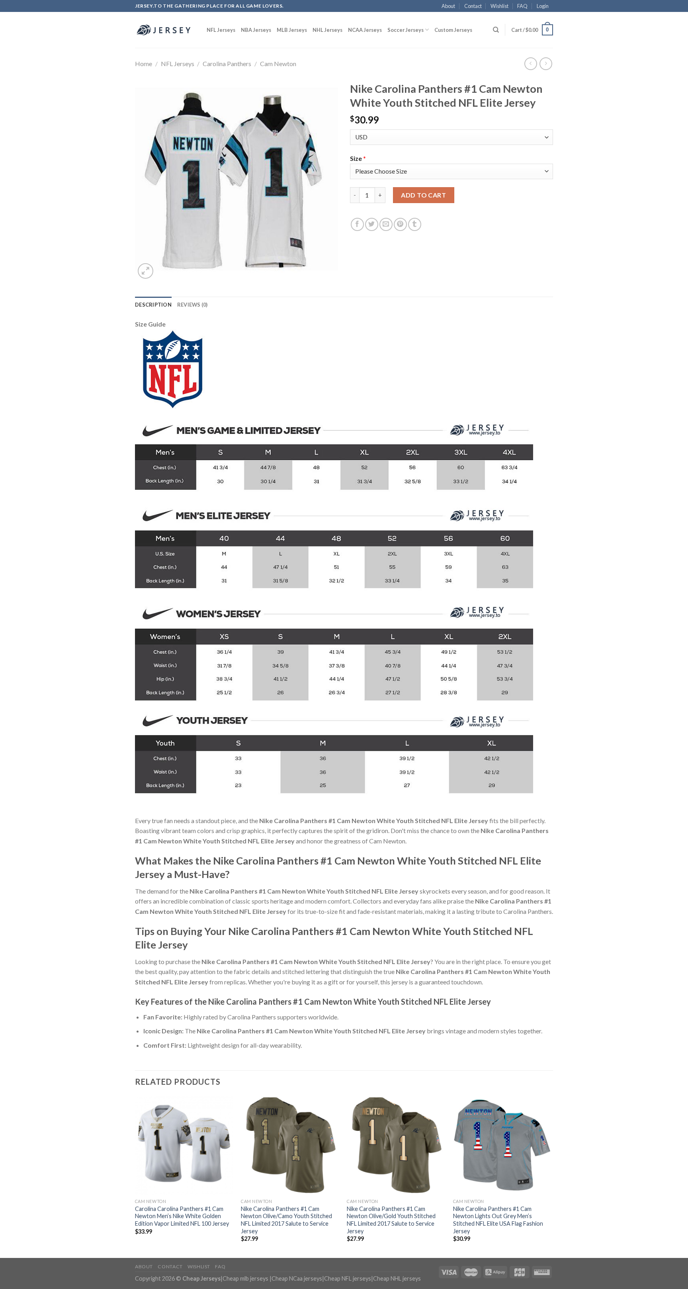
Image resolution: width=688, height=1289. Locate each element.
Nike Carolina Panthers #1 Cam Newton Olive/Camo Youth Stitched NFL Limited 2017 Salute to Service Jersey (286, 1219)
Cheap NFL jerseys (347, 1278)
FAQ (522, 6)
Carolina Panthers (227, 63)
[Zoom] (145, 271)
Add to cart (423, 195)
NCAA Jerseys (365, 30)
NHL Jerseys (327, 30)
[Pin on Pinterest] (400, 224)
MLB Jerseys (292, 30)
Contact (473, 6)
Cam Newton (278, 63)
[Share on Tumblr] (414, 224)
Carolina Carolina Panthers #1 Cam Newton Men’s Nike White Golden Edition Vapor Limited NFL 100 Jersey (182, 1216)
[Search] (496, 29)
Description (153, 304)
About (448, 6)
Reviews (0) (192, 304)
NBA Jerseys (256, 30)
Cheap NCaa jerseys (297, 1278)
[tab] (153, 305)
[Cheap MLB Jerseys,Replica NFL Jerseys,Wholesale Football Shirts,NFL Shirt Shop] (165, 29)
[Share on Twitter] (371, 224)
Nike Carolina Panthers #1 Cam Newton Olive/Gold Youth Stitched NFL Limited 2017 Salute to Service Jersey (391, 1219)
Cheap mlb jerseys (245, 1278)
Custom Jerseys (453, 30)
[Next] (551, 1176)
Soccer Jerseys (405, 30)
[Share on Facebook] (357, 224)
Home (143, 63)
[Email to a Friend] (386, 224)
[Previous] (135, 1176)
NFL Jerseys (221, 30)
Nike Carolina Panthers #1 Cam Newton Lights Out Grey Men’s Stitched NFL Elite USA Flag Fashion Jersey (498, 1219)
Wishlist (499, 6)
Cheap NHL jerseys (397, 1278)
